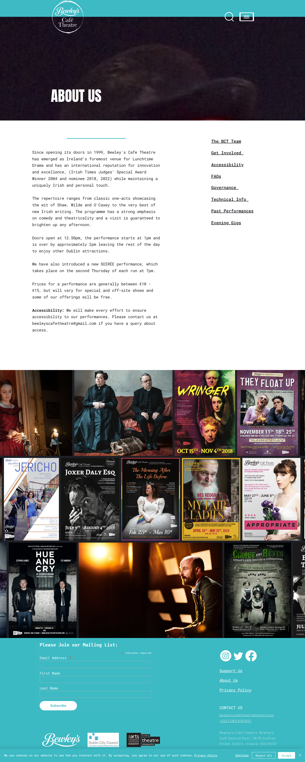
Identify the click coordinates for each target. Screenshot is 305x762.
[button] (246, 16)
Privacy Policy (205, 755)
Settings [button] (242, 755)
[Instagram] (225, 655)
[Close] (300, 755)
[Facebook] (251, 655)
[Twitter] (238, 655)
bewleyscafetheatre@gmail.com (64, 323)
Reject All (263, 755)
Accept (287, 755)
